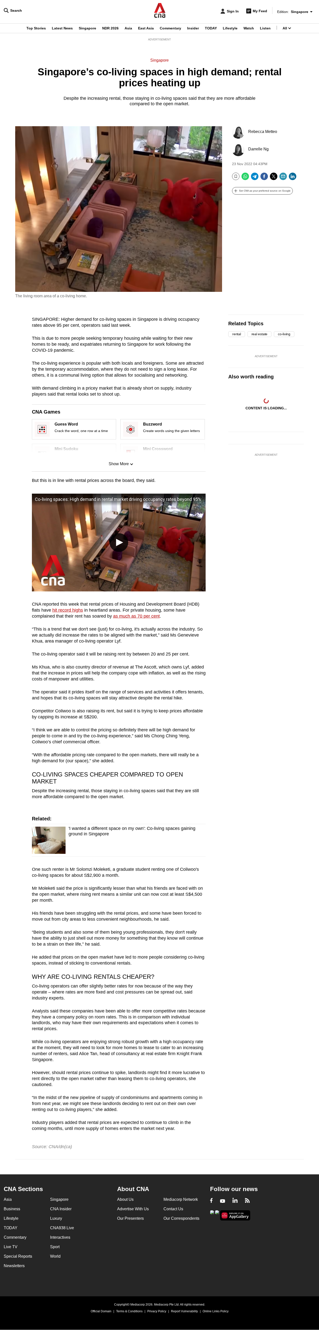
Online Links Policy (216, 1311)
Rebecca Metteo (262, 131)
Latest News (62, 28)
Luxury (56, 1218)
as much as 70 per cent (136, 616)
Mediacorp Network (180, 1199)
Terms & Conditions (129, 1311)
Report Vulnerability (184, 1311)
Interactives (60, 1237)
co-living (284, 334)
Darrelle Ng (258, 149)
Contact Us (173, 1209)
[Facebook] (264, 178)
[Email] (283, 178)
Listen (265, 28)
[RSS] (247, 1201)
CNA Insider (61, 1209)
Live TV (10, 1247)
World (55, 1256)
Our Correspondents (181, 1218)
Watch (248, 28)
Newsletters (14, 1266)
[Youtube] (222, 1201)
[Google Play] (212, 1214)
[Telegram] (254, 178)
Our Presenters (130, 1218)
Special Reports (18, 1256)
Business (12, 1209)
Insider (193, 28)
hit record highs (67, 610)
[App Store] (217, 1214)
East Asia (146, 28)
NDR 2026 (110, 28)
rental (236, 334)
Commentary (170, 28)
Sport (55, 1247)
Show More (119, 464)
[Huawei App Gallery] (235, 1215)
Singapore (87, 28)
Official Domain (101, 1311)
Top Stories (36, 28)
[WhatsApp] (245, 178)
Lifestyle (230, 28)
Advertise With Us (133, 1209)
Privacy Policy (156, 1311)
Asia (128, 28)
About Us (125, 1199)
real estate (259, 334)
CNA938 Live (62, 1228)
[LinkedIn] (292, 178)
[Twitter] (273, 178)
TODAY (211, 28)
